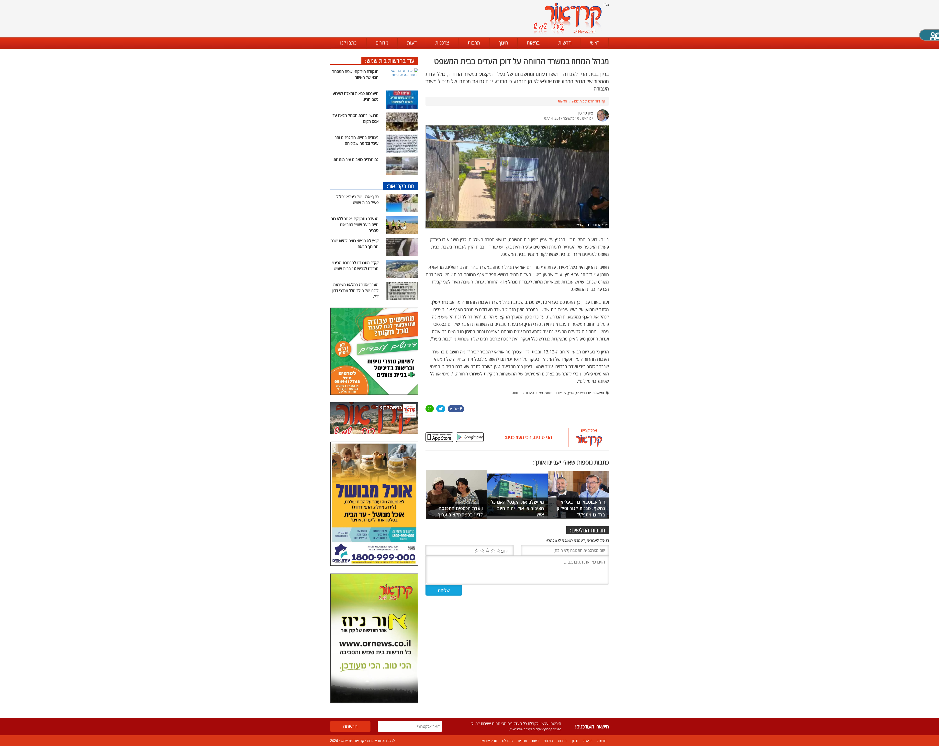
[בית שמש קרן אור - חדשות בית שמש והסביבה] (567, 18)
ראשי (594, 42)
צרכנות (442, 42)
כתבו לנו (348, 42)
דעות (412, 42)
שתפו (454, 408)
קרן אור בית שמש (352, 740)
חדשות (564, 42)
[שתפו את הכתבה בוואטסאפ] (429, 408)
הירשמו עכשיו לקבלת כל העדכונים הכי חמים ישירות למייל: (515, 723)
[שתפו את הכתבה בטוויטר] (440, 408)
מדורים (382, 42)
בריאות (533, 42)
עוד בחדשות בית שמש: (389, 60)
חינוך (503, 42)
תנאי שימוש (489, 740)
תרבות (474, 42)
